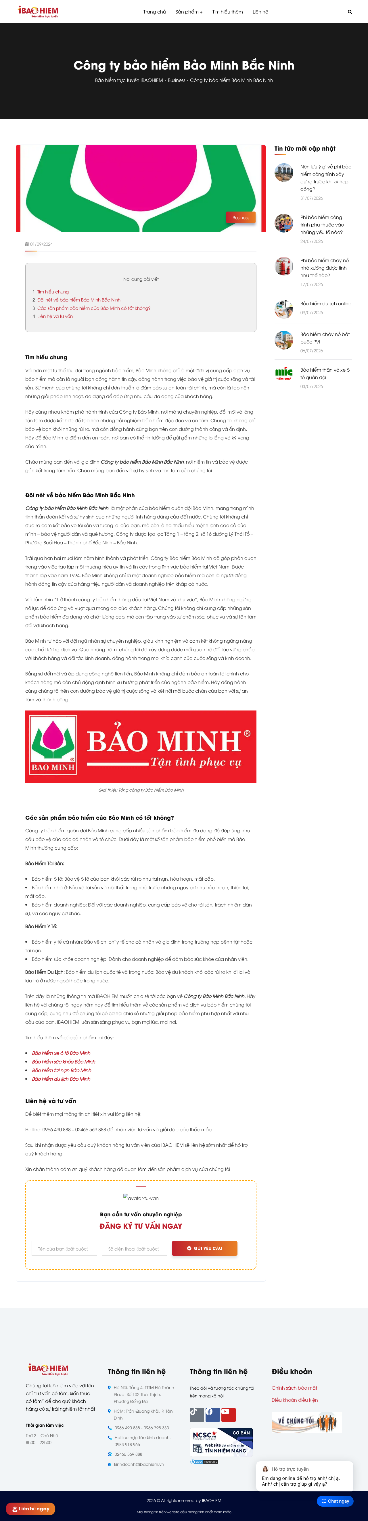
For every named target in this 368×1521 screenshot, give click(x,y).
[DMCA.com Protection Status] (204, 1461)
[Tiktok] (197, 1415)
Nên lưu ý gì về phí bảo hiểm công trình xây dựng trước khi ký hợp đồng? (325, 177)
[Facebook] (213, 1415)
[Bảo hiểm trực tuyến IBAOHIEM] (38, 12)
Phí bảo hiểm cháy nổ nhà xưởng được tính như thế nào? (324, 267)
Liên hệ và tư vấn (52, 316)
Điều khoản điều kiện (295, 1400)
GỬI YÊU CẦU (208, 1248)
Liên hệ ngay (33, 1508)
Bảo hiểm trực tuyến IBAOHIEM (129, 80)
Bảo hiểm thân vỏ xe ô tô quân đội (325, 374)
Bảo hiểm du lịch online (325, 303)
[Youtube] (228, 1415)
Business (176, 80)
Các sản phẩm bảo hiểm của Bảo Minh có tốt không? (91, 308)
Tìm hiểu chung (50, 291)
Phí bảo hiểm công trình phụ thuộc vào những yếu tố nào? (322, 224)
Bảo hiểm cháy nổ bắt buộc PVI (325, 338)
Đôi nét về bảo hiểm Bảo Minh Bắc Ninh (76, 299)
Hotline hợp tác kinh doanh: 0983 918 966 (143, 1440)
